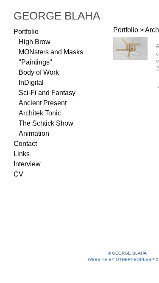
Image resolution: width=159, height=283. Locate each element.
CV (18, 174)
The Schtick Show (46, 123)
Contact (25, 143)
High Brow (34, 41)
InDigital (31, 82)
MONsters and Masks (51, 52)
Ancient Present (43, 102)
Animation (34, 133)
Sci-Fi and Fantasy (47, 92)
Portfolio (26, 31)
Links (22, 153)
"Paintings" (35, 62)
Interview (27, 164)
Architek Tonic (40, 113)
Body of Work (39, 72)
